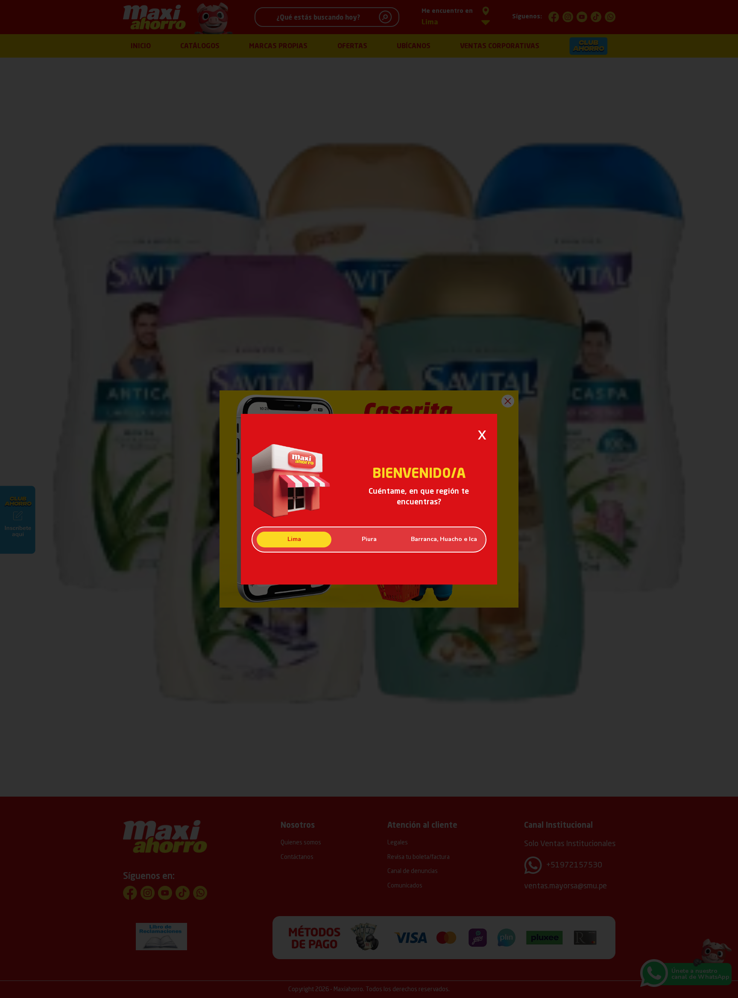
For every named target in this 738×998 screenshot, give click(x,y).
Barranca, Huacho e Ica (444, 539)
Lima (294, 539)
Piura (369, 539)
